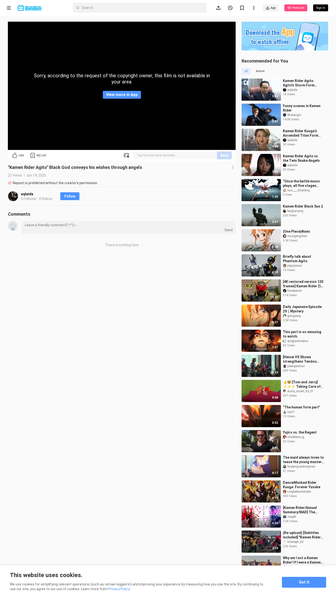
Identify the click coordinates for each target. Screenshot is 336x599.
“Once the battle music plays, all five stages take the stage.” (301, 183)
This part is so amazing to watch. (302, 334)
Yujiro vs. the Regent (300, 432)
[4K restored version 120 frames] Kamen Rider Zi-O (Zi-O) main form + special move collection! (303, 284)
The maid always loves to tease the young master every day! (303, 459)
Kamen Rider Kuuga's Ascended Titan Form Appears (300, 133)
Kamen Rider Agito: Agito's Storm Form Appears (299, 83)
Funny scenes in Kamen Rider (302, 108)
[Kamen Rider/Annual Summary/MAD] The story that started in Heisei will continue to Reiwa (301, 510)
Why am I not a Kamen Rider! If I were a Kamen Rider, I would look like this (305, 560)
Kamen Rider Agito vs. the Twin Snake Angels (301, 158)
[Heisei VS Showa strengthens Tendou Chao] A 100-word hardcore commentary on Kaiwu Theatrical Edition (301, 359)
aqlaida (27, 194)
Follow (69, 196)
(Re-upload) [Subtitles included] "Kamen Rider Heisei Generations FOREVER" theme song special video (302, 535)
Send (224, 155)
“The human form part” (301, 407)
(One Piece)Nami (296, 231)
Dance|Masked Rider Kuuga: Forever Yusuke (301, 485)
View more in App (122, 94)
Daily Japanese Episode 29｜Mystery (302, 309)
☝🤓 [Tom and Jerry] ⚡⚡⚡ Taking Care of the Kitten (302, 384)
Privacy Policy (119, 589)
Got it (304, 582)
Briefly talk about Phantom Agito (297, 259)
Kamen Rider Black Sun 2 (303, 206)
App (273, 8)
